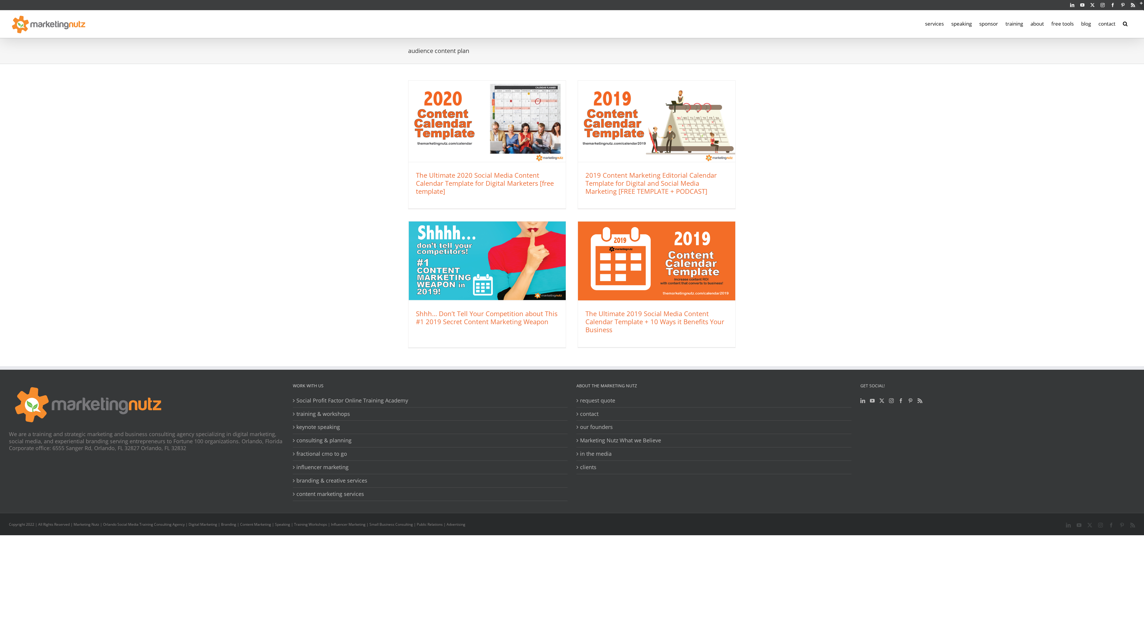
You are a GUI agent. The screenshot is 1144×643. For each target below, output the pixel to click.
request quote (597, 400)
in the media (596, 453)
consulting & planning (324, 440)
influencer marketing (322, 467)
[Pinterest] (910, 400)
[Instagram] (891, 400)
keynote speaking (318, 427)
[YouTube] (872, 400)
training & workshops (323, 414)
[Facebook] (901, 400)
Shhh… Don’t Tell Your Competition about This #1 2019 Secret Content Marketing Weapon (486, 317)
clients (588, 467)
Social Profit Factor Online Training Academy (352, 400)
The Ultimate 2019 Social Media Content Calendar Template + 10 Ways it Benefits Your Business (654, 321)
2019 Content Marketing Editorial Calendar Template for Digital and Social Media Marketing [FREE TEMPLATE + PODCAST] (651, 183)
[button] (1125, 23)
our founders (596, 427)
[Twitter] (881, 400)
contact (589, 414)
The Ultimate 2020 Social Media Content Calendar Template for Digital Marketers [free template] (485, 183)
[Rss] (920, 400)
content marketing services (330, 494)
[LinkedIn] (862, 400)
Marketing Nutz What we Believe (620, 440)
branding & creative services (331, 480)
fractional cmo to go (321, 453)
